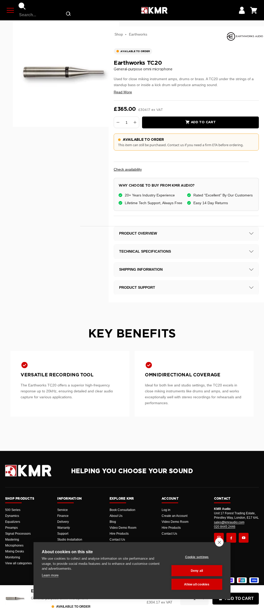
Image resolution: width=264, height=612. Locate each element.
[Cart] (253, 10)
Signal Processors (18, 533)
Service (62, 510)
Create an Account (174, 516)
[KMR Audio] (154, 10)
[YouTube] (244, 538)
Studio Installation (69, 539)
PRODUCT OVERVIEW (138, 233)
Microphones (14, 545)
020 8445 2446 (224, 526)
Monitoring (12, 557)
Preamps (11, 528)
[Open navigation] (10, 10)
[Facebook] (231, 538)
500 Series (12, 510)
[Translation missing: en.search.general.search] (68, 15)
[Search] (22, 6)
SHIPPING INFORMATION (141, 269)
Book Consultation (122, 510)
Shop (118, 34)
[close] (219, 542)
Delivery (63, 522)
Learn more (50, 575)
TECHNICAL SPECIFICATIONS (145, 251)
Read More (123, 92)
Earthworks (138, 34)
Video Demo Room (123, 528)
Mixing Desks (14, 551)
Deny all (197, 571)
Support (62, 533)
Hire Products (119, 533)
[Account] (241, 10)
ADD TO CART (239, 598)
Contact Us (117, 539)
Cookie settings (197, 557)
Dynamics (12, 516)
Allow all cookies (196, 584)
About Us (116, 516)
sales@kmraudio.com (229, 522)
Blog (113, 522)
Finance (63, 516)
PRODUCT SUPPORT (137, 287)
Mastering (12, 539)
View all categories (18, 563)
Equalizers (12, 522)
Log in (166, 510)
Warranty (63, 528)
